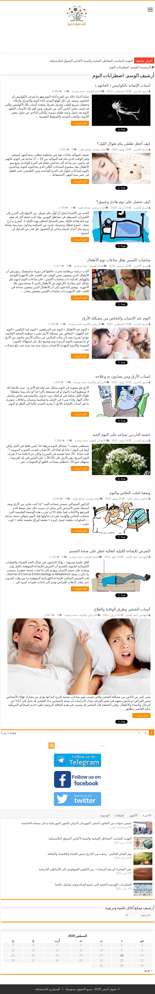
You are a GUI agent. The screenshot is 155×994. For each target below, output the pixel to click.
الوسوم (104, 815)
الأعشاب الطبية (97, 440)
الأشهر (133, 815)
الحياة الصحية (94, 91)
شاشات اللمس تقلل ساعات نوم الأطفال (118, 260)
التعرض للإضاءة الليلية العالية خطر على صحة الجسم (109, 551)
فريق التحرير (141, 91)
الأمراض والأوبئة (92, 324)
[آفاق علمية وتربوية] (77, 15)
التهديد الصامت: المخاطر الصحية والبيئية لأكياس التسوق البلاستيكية (90, 838)
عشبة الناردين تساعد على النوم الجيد (121, 434)
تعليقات (119, 815)
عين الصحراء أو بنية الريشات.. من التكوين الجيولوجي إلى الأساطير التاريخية (85, 869)
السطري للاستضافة (47, 989)
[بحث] (51, 745)
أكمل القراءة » (80, 123)
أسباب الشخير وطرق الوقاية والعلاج (122, 609)
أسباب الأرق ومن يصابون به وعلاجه (122, 376)
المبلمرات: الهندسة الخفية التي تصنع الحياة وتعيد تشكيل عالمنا (93, 884)
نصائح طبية (85, 149)
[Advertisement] (77, 41)
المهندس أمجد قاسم (137, 556)
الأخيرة (147, 815)
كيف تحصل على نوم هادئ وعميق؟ (123, 202)
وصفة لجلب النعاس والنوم (129, 493)
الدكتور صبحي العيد (137, 498)
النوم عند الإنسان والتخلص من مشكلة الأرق (116, 318)
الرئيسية (145, 67)
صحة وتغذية (78, 91)
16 (121, 955)
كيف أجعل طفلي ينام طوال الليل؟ (123, 143)
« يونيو (148, 970)
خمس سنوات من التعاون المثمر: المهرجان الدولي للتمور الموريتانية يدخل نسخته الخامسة (76, 823)
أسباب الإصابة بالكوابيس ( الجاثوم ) (122, 85)
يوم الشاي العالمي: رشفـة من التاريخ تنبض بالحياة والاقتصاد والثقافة (91, 60)
